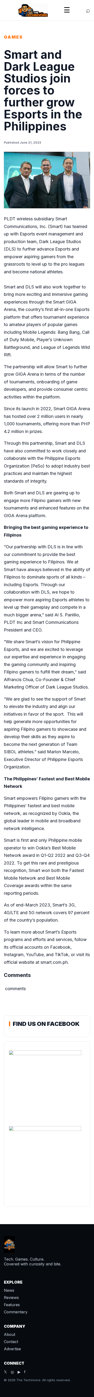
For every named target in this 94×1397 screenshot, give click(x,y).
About (9, 1334)
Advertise (12, 1348)
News (9, 1290)
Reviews (11, 1297)
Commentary (15, 1311)
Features (12, 1304)
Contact (11, 1341)
